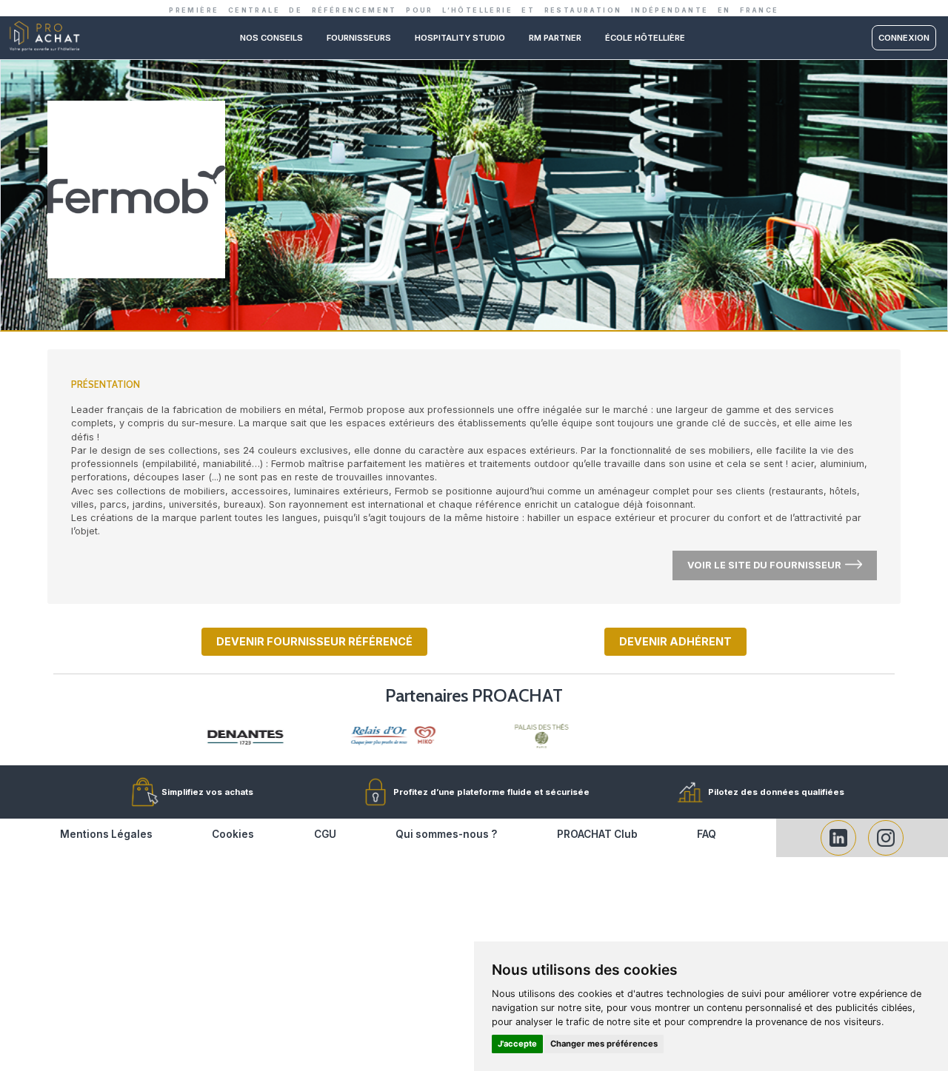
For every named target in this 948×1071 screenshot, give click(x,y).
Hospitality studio (460, 38)
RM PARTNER (555, 38)
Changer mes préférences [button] (604, 1043)
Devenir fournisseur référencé (314, 641)
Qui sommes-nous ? (446, 834)
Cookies (233, 834)
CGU (325, 834)
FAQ (706, 834)
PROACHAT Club (597, 834)
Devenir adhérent (675, 641)
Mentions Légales (106, 834)
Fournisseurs (359, 38)
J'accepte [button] (517, 1043)
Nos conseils (271, 38)
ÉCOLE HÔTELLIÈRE (645, 38)
